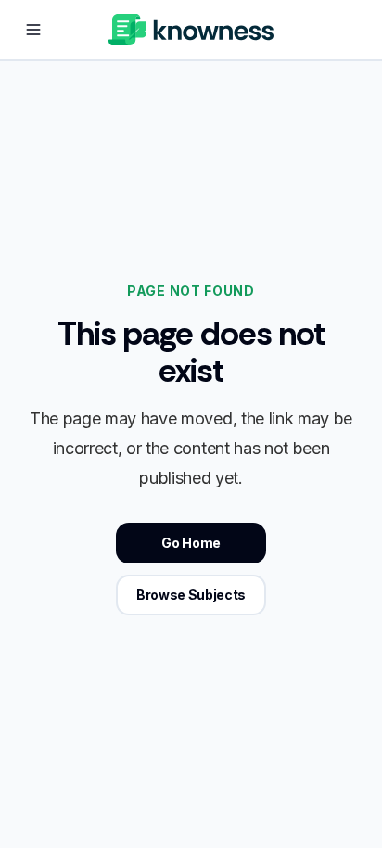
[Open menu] (33, 29)
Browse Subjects (191, 594)
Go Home (191, 543)
